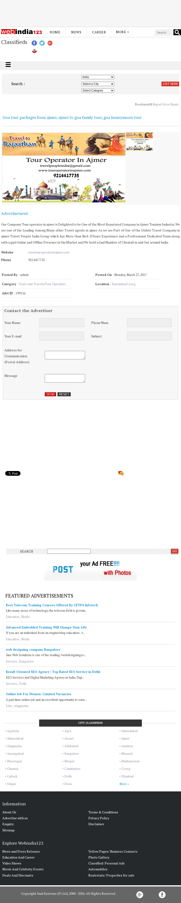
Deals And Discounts (17, 875)
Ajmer (125, 738)
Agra (67, 731)
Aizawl (69, 738)
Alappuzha (21, 706)
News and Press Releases (21, 851)
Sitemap (8, 830)
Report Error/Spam (165, 104)
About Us (9, 812)
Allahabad (71, 746)
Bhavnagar (14, 761)
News (76, 32)
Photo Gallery (98, 857)
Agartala (13, 731)
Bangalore (26, 661)
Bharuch (127, 753)
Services (11, 661)
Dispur (11, 784)
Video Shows (11, 863)
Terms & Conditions (103, 812)
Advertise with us (15, 818)
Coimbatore (72, 769)
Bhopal (69, 761)
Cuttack (12, 776)
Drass (68, 784)
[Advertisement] (90, 12)
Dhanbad (127, 776)
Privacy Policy (98, 818)
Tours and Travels (31, 284)
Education (12, 617)
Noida (25, 617)
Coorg (131, 284)
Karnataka (119, 284)
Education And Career (18, 857)
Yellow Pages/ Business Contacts (112, 851)
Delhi (22, 683)
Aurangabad (15, 753)
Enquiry (8, 824)
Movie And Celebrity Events (23, 869)
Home (55, 32)
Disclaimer (96, 824)
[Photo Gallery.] (139, 149)
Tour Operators (55, 284)
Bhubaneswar (130, 761)
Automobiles (97, 869)
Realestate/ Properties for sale (111, 875)
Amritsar (127, 746)
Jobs (9, 706)
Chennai (12, 769)
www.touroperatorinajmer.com (48, 252)
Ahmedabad (129, 731)
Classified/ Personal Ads (106, 863)
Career (99, 32)
